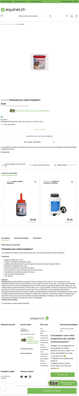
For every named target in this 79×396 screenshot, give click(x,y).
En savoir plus (5, 152)
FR (74, 1)
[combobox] (32, 16)
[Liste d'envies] (67, 16)
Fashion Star (43, 356)
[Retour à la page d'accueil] (13, 9)
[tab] (6, 238)
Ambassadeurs (44, 335)
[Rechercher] (51, 16)
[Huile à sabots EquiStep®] (21, 204)
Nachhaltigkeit (44, 358)
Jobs (41, 351)
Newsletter (43, 347)
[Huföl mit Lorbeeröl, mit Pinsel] (58, 204)
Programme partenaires (47, 338)
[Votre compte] (71, 16)
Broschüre (43, 363)
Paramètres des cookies (47, 365)
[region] (39, 62)
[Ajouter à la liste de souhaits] (35, 182)
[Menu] (3, 15)
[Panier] (76, 16)
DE (76, 1)
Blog (41, 333)
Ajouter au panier (52, 391)
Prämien (42, 361)
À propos (42, 331)
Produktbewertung (45, 349)
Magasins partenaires (46, 340)
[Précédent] (1, 206)
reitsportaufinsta (45, 354)
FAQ (41, 328)
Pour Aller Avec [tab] (9, 173)
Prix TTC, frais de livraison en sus (18, 106)
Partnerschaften (44, 342)
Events (42, 345)
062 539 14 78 (72, 165)
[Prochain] (77, 206)
